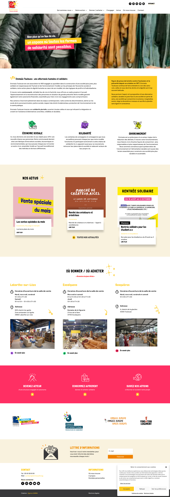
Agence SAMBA (33, 493)
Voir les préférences (159, 489)
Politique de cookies (137, 493)
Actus (118, 10)
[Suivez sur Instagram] (133, 3)
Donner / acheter (95, 10)
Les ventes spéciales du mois (31, 221)
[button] (166, 467)
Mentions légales (94, 493)
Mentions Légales (149, 493)
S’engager (110, 10)
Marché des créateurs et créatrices (81, 214)
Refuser (142, 489)
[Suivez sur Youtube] (140, 3)
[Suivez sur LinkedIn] (137, 3)
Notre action (80, 10)
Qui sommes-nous (64, 10)
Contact (141, 10)
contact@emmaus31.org (34, 476)
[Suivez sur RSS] (143, 3)
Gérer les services (125, 483)
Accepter (126, 489)
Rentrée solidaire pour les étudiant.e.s (133, 228)
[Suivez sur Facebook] (130, 3)
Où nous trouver (129, 10)
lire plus (20, 232)
